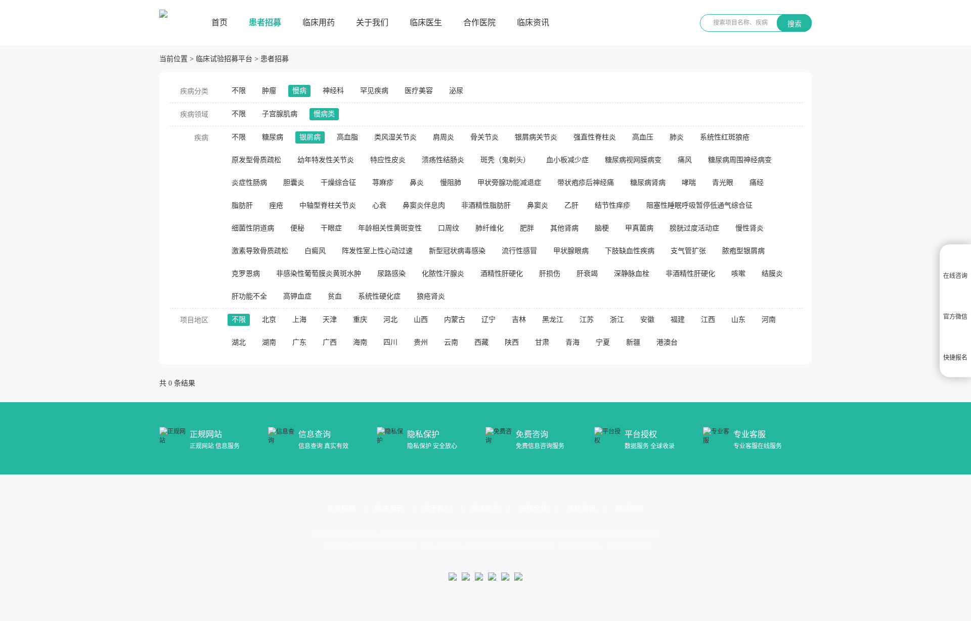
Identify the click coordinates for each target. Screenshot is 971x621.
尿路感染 (391, 273)
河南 (769, 319)
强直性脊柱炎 (594, 137)
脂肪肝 (242, 205)
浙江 (617, 319)
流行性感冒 (519, 251)
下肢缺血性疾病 (629, 251)
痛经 (756, 182)
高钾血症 (297, 296)
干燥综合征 (338, 182)
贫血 (335, 296)
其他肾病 (564, 228)
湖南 (269, 342)
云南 (451, 342)
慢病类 (324, 114)
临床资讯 (533, 22)
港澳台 (667, 342)
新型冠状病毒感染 (457, 251)
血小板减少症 (567, 160)
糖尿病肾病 (648, 182)
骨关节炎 (484, 137)
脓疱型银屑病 (743, 251)
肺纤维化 (489, 228)
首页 (219, 22)
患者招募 (265, 22)
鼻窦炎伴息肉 (424, 205)
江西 (708, 319)
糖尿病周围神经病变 (740, 160)
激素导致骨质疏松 (260, 251)
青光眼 (722, 182)
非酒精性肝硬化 (690, 273)
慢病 (299, 90)
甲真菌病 (639, 228)
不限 (239, 90)
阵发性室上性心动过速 (377, 251)
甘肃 (542, 342)
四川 (390, 342)
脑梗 (602, 228)
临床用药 (318, 22)
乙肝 (571, 205)
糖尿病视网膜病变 (633, 160)
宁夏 (603, 342)
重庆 (360, 319)
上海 (299, 319)
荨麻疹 (382, 182)
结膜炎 (772, 273)
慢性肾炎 (749, 228)
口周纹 (448, 228)
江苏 (587, 319)
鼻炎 (417, 182)
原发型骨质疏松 (256, 160)
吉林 (519, 319)
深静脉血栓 (631, 273)
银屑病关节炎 (536, 137)
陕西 (512, 342)
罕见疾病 (374, 90)
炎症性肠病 (249, 182)
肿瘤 (269, 90)
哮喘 (689, 182)
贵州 (421, 342)
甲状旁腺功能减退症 (509, 182)
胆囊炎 (293, 182)
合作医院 (479, 22)
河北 (390, 319)
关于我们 (372, 22)
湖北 (239, 342)
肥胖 (527, 228)
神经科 (333, 90)
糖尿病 (272, 137)
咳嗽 (738, 273)
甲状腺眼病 (571, 251)
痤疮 (276, 205)
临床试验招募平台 (224, 59)
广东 (299, 342)
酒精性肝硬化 (501, 273)
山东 (738, 319)
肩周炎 (443, 137)
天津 (330, 319)
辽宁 (488, 319)
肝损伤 (549, 273)
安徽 (647, 319)
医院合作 (533, 508)
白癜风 (315, 251)
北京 (269, 319)
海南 (360, 342)
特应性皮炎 (388, 160)
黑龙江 (552, 319)
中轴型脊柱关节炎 (327, 205)
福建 (678, 319)
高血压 (642, 137)
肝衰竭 (587, 273)
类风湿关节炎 (395, 137)
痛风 (685, 160)
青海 (572, 342)
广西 (330, 342)
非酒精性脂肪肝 (486, 205)
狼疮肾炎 (431, 296)
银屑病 (310, 137)
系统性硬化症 (379, 296)
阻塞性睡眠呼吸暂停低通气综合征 (699, 205)
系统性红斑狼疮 (724, 137)
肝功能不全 (249, 296)
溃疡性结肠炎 (443, 160)
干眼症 (331, 228)
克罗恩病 (246, 273)
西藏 (481, 342)
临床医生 (426, 22)
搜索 (794, 24)
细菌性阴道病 (253, 228)
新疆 (633, 342)
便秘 (297, 228)
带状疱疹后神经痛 (585, 182)
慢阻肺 (450, 182)
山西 (421, 319)
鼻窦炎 (537, 205)
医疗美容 (419, 90)
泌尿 (456, 90)
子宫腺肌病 (279, 114)
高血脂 (347, 137)
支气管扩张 (688, 251)
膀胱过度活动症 (694, 228)
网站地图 (629, 508)
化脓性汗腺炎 (443, 273)
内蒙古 (454, 319)
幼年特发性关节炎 (325, 160)
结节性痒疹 (612, 205)
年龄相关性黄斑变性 (390, 228)
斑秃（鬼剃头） (505, 160)
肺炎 (677, 137)
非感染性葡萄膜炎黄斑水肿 (318, 273)
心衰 (379, 205)
